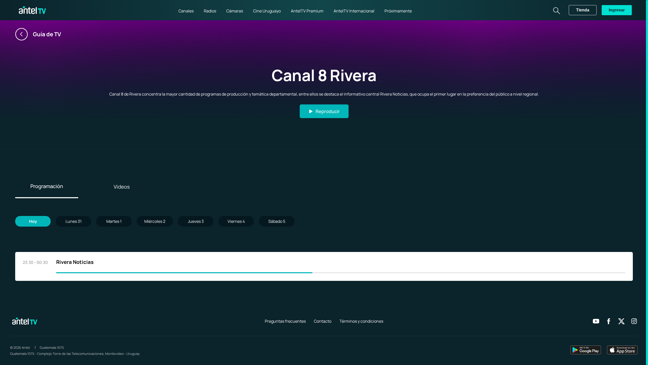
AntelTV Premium (307, 11)
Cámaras (234, 11)
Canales (186, 11)
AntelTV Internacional (354, 11)
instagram (634, 321)
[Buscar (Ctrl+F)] (556, 10)
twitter (621, 321)
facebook (609, 321)
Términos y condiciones (361, 321)
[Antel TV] (32, 10)
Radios (210, 11)
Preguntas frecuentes (285, 321)
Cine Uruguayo (267, 11)
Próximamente (398, 11)
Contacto (322, 321)
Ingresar (617, 10)
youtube (596, 321)
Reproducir (328, 111)
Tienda (582, 10)
